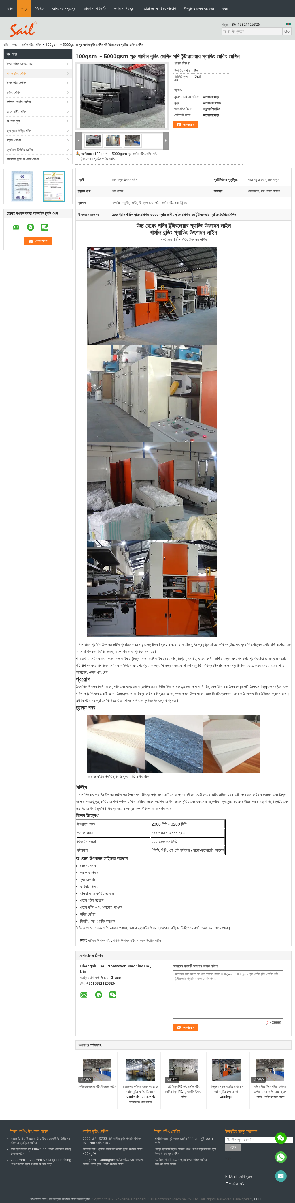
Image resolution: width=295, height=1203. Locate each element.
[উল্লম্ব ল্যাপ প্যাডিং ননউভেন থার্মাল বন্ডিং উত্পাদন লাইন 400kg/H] (227, 1069)
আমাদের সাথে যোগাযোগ (159, 8)
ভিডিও (39, 8)
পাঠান (233, 1147)
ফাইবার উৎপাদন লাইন (99, 940)
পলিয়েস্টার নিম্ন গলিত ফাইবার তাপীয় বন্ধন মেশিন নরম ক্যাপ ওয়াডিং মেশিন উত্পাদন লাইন (270, 1092)
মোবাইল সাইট (236, 1184)
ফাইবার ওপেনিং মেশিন (19, 102)
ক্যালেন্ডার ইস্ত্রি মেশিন (19, 131)
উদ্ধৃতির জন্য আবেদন (199, 8)
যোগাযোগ (188, 125)
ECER (258, 1199)
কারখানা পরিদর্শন (95, 8)
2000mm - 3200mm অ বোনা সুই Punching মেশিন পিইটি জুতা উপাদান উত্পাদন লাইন (41, 1162)
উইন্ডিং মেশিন (14, 140)
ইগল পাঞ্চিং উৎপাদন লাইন (20, 64)
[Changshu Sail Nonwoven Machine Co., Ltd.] (22, 29)
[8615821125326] (281, 1157)
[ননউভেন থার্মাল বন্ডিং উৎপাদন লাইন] (97, 1069)
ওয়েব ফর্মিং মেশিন (16, 112)
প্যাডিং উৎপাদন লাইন (124, 940)
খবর (225, 8)
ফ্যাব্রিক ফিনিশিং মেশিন (20, 150)
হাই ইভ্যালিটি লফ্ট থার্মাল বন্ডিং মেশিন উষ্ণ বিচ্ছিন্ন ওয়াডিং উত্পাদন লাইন (183, 1092)
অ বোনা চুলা (13, 121)
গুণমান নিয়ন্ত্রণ (124, 8)
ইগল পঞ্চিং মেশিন (16, 83)
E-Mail (231, 1176)
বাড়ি (10, 8)
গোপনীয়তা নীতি (38, 1199)
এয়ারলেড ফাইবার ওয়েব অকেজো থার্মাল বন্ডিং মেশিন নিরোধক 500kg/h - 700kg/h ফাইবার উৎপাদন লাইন (140, 1094)
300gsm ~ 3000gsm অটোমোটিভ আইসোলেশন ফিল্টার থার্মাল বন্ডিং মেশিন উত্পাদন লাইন (113, 1162)
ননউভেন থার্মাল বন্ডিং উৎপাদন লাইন (97, 1087)
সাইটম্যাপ (245, 1176)
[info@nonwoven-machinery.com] (281, 1176)
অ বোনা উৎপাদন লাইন (149, 940)
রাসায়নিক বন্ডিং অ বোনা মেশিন (23, 159)
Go (287, 31)
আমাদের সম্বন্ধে (63, 8)
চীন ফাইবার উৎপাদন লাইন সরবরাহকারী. (70, 1199)
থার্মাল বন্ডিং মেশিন (31, 45)
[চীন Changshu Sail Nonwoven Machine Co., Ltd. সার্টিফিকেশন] (22, 186)
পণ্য (24, 8)
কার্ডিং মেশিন (13, 93)
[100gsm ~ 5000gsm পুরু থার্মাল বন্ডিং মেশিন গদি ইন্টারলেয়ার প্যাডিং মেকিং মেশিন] (122, 96)
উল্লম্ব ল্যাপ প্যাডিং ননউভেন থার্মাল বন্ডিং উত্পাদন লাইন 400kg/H (227, 1092)
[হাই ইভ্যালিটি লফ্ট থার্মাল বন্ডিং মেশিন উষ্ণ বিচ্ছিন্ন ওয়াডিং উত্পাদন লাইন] (183, 1069)
